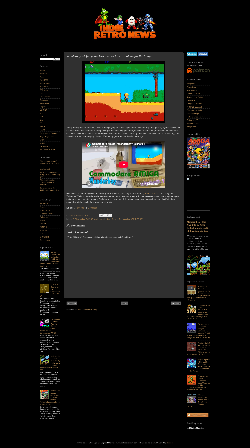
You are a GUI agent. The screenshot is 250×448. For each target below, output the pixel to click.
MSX (42, 113)
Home (124, 303)
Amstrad (43, 73)
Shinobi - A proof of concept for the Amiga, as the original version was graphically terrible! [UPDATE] (198, 293)
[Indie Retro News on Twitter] (192, 55)
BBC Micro (44, 90)
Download (92, 208)
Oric (41, 120)
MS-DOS (43, 110)
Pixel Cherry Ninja (194, 110)
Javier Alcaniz (99, 219)
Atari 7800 (44, 80)
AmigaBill (191, 84)
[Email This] (100, 215)
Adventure (44, 204)
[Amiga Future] (198, 168)
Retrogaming (124, 219)
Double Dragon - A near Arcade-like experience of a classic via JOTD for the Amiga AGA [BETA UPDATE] (198, 312)
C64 (41, 93)
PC (41, 123)
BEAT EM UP (45, 210)
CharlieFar (191, 100)
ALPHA (76, 219)
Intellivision (44, 103)
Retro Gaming (112, 219)
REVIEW (43, 230)
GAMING (89, 219)
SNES (42, 140)
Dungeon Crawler (47, 214)
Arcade (43, 207)
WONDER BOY (137, 219)
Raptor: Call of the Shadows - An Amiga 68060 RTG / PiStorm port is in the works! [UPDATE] (198, 348)
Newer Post (72, 303)
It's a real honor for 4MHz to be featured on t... (49, 190)
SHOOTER (44, 237)
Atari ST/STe (45, 83)
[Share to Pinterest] (110, 215)
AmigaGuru (191, 87)
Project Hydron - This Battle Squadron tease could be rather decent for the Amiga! (198, 365)
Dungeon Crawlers (194, 104)
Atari (41, 77)
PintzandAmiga (193, 114)
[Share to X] (105, 215)
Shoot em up (45, 240)
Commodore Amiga (195, 97)
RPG (42, 234)
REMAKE (43, 227)
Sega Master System (48, 133)
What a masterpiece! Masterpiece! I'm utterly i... (49, 163)
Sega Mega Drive (47, 136)
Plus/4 (42, 130)
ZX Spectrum (45, 146)
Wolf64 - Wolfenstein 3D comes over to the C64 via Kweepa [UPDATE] (198, 400)
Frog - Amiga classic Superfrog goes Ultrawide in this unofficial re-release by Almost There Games (198, 383)
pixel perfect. (45, 169)
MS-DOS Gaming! (194, 107)
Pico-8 (42, 127)
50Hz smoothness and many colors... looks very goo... (50, 174)
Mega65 (43, 107)
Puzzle (42, 220)
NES (41, 117)
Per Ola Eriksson (152, 193)
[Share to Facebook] (108, 215)
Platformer (44, 217)
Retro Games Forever (196, 117)
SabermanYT (192, 120)
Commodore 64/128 (195, 94)
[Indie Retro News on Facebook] (203, 55)
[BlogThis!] (103, 215)
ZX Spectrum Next (47, 150)
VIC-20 (42, 143)
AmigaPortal (192, 90)
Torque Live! (192, 127)
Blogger (170, 443)
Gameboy (44, 100)
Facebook (80, 208)
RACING (43, 224)
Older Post (176, 303)
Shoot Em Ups (193, 123)
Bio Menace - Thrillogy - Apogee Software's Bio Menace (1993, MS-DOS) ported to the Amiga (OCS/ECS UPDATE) (198, 331)
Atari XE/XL (44, 87)
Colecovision (45, 97)
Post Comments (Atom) (87, 309)
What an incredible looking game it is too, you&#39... (49, 182)
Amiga (82, 219)
